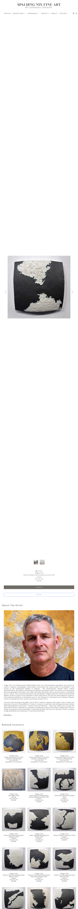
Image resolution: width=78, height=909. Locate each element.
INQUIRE (39, 594)
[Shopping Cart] (76, 13)
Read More (8, 715)
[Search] (73, 13)
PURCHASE (39, 587)
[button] (19, 13)
